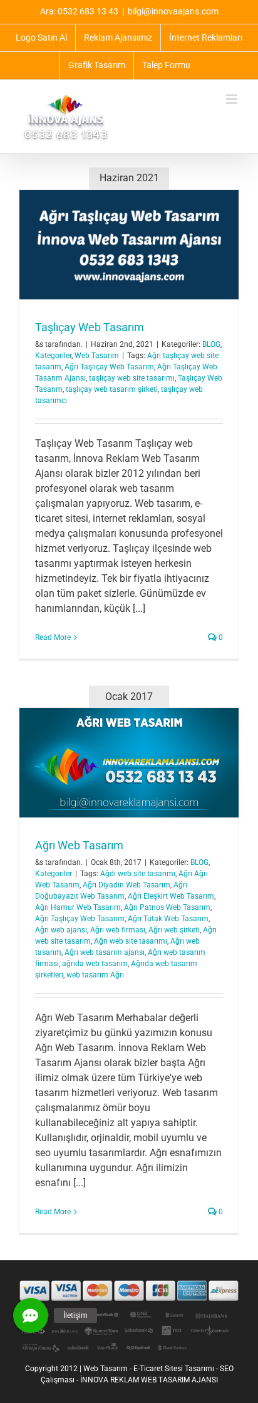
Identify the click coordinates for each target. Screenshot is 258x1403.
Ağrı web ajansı (61, 930)
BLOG (211, 344)
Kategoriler (53, 355)
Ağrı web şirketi (174, 930)
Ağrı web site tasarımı (130, 941)
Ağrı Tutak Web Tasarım (168, 918)
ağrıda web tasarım (95, 963)
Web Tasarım (97, 355)
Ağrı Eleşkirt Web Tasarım (171, 896)
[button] (30, 1315)
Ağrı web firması (117, 930)
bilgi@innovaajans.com (173, 11)
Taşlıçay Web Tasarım (89, 327)
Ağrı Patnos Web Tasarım (167, 907)
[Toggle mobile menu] (232, 99)
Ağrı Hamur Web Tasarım (78, 907)
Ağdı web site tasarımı (137, 873)
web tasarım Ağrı (95, 975)
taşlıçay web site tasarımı (132, 378)
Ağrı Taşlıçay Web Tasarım (109, 366)
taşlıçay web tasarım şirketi (112, 389)
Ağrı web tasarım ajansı (104, 952)
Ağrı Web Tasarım (79, 845)
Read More (53, 637)
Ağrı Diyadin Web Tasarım (126, 885)
